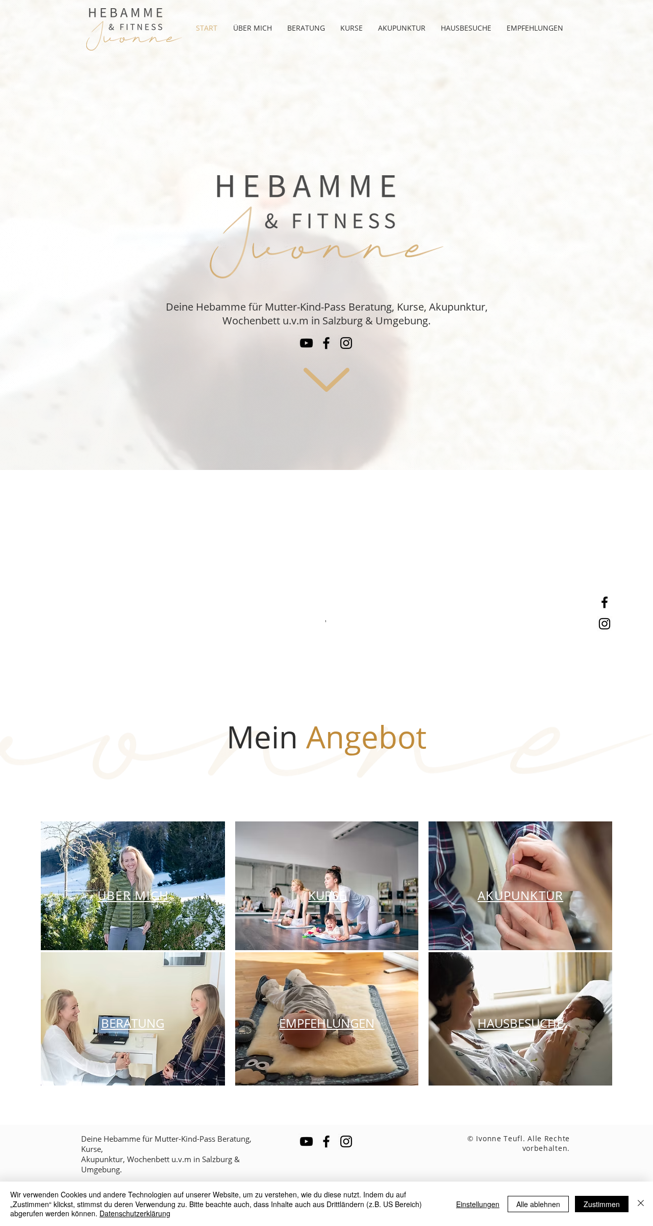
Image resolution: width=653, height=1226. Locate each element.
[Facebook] (326, 343)
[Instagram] (346, 343)
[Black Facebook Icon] (604, 602)
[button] (351, 28)
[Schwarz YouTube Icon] (306, 343)
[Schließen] (641, 1204)
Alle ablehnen (538, 1204)
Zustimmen (602, 1204)
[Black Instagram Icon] (604, 623)
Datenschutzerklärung (134, 1213)
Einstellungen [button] (477, 1204)
